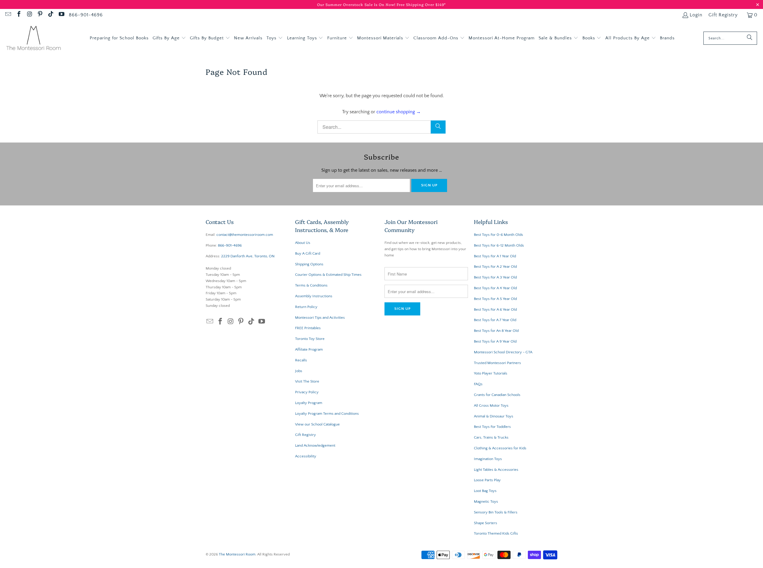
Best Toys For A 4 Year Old (495, 288)
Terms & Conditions (311, 285)
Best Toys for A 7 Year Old (495, 320)
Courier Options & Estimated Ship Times (328, 275)
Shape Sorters (485, 523)
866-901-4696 (86, 15)
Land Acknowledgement (315, 445)
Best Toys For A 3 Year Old (495, 277)
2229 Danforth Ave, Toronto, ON (248, 256)
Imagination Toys (488, 459)
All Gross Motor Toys (491, 405)
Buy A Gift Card (307, 253)
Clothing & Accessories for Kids (500, 448)
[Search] (749, 38)
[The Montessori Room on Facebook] (18, 15)
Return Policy (306, 307)
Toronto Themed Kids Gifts (496, 533)
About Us (302, 243)
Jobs (298, 371)
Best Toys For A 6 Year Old (495, 309)
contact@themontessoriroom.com (244, 235)
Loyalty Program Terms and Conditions (327, 413)
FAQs (478, 384)
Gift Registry (723, 15)
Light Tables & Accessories (496, 470)
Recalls (301, 360)
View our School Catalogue (317, 424)
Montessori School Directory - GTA (503, 352)
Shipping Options (309, 264)
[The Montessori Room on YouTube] (61, 15)
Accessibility (305, 456)
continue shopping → (398, 111)
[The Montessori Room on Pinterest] (40, 15)
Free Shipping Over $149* (421, 4)
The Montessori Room (237, 554)
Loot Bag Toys (485, 491)
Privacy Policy (307, 392)
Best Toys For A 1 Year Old (495, 256)
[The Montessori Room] (33, 38)
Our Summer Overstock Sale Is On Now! (357, 4)
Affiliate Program (309, 349)
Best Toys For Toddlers (492, 427)
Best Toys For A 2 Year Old (495, 266)
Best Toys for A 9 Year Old (495, 341)
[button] (169, 38)
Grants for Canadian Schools (497, 395)
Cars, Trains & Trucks (491, 437)
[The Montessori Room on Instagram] (29, 15)
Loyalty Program (308, 403)
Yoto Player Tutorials (490, 373)
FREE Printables (308, 328)
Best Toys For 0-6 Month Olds (498, 235)
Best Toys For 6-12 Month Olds (499, 245)
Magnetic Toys (486, 501)
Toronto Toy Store (310, 339)
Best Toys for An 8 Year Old (496, 331)
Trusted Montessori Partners (497, 363)
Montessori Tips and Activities (320, 317)
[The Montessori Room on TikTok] (50, 15)
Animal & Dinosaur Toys (493, 416)
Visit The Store (307, 381)
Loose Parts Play (487, 480)
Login (696, 15)
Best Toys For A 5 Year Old (495, 299)
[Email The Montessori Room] (7, 15)
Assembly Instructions (313, 296)
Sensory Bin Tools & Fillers (495, 512)
